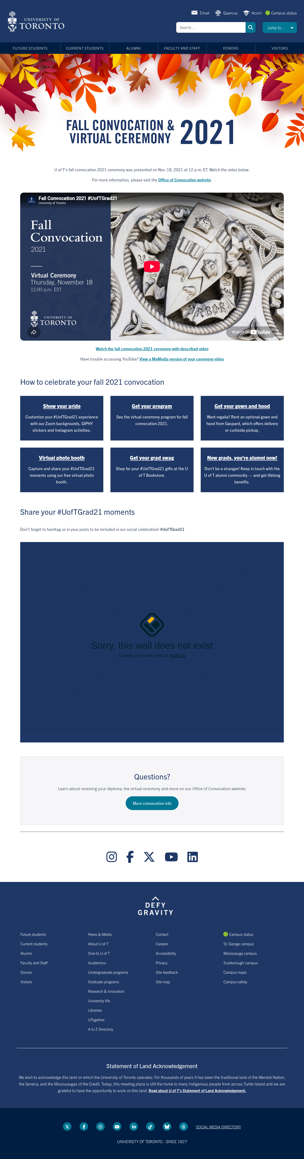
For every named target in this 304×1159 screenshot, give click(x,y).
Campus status (284, 12)
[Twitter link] (149, 857)
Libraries (95, 1010)
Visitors (280, 48)
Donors (230, 48)
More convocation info (152, 803)
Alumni (133, 48)
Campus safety (235, 981)
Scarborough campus (240, 962)
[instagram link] (112, 857)
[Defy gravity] (155, 905)
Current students (85, 48)
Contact (162, 934)
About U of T (98, 943)
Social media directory (218, 1126)
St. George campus (238, 943)
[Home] (37, 21)
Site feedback (167, 972)
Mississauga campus (240, 953)
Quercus (230, 12)
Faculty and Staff (182, 48)
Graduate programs (103, 981)
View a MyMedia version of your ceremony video (181, 358)
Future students (30, 48)
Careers (162, 943)
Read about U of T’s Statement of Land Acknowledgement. (197, 1090)
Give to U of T (99, 953)
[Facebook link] (130, 857)
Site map (163, 981)
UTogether (96, 1019)
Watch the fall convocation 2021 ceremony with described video (152, 348)
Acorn (257, 12)
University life (99, 1000)
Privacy (161, 962)
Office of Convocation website (184, 179)
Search (251, 27)
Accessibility (166, 953)
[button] (280, 27)
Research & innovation (106, 991)
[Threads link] (183, 1126)
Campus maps (235, 972)
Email (204, 12)
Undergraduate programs (108, 972)
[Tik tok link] (150, 1126)
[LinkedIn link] (193, 857)
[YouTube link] (171, 857)
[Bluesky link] (167, 1126)
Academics (97, 962)
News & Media (100, 934)
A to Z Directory (100, 1029)
